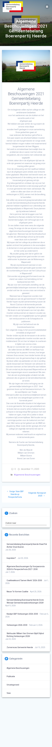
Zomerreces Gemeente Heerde (20, 647)
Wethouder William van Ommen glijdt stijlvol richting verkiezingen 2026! (25, 634)
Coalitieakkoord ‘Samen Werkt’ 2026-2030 (24, 580)
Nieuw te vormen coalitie (17, 592)
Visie (9, 693)
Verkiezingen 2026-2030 (17, 625)
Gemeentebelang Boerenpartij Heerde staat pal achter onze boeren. (27, 545)
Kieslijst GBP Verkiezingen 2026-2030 (22, 614)
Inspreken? (11, 558)
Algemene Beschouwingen (27, 475)
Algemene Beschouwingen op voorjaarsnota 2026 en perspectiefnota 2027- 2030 (26, 567)
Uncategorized (13, 685)
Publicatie (11, 676)
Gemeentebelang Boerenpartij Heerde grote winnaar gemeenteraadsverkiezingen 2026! (25, 601)
